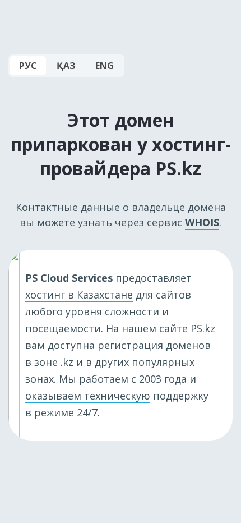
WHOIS (202, 222)
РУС (28, 65)
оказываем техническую (87, 395)
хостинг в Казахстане (79, 294)
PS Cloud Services (69, 278)
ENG (104, 65)
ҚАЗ (66, 65)
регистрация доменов (154, 345)
